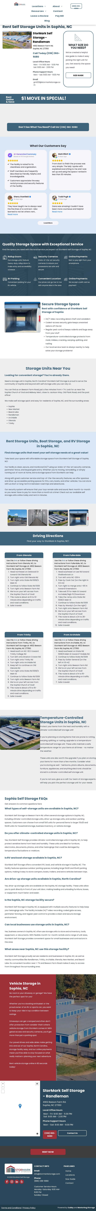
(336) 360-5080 (69, 127)
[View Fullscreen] (2, 1091)
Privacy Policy (29, 1207)
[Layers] (37, 1083)
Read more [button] (13, 214)
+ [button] (2, 1083)
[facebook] (7, 1182)
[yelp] (21, 1182)
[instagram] (12, 1182)
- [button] (2, 1086)
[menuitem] (39, 6)
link (15, 560)
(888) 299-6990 (41, 1181)
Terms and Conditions (11, 1207)
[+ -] (20, 1108)
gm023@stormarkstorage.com (46, 83)
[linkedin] (17, 1182)
